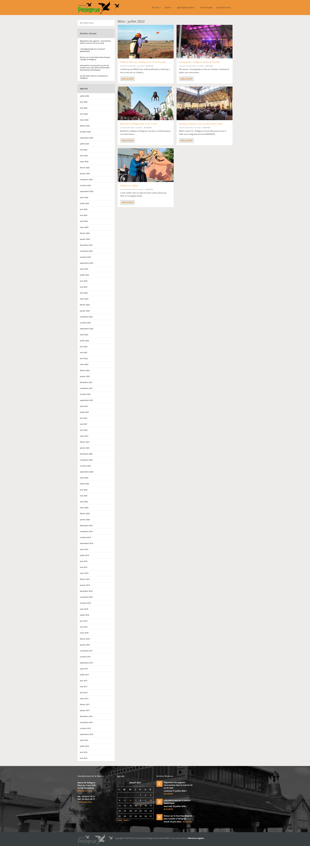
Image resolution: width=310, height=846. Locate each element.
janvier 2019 (85, 585)
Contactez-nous (223, 8)
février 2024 (85, 233)
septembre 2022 (86, 328)
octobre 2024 (85, 185)
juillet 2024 (84, 203)
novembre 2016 (86, 722)
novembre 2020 (86, 460)
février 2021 (85, 442)
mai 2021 (83, 424)
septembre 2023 (86, 263)
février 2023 (85, 305)
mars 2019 (84, 573)
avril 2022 (84, 358)
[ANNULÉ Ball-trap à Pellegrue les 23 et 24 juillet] (146, 41)
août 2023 (84, 269)
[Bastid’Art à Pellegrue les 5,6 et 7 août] (146, 103)
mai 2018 (83, 627)
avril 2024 (84, 221)
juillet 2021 (84, 412)
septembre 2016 (86, 734)
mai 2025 (83, 150)
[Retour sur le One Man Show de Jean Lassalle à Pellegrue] (159, 817)
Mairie (168, 8)
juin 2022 (83, 346)
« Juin (119, 820)
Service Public (206, 8)
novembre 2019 (86, 531)
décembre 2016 (86, 716)
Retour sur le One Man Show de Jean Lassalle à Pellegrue (95, 58)
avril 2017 (84, 692)
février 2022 (85, 370)
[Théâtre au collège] (146, 165)
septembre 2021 (86, 400)
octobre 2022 (85, 323)
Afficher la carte (85, 791)
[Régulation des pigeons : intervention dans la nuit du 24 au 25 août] (159, 784)
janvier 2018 (85, 645)
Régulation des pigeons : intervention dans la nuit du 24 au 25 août (95, 42)
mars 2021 (84, 436)
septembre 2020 (86, 472)
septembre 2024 (86, 191)
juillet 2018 (84, 615)
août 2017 (84, 669)
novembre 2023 (86, 251)
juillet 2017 (84, 674)
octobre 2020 (85, 466)
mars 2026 (84, 120)
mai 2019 (83, 567)
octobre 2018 (85, 603)
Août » (127, 820)
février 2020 (85, 513)
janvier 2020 (85, 519)
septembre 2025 (86, 138)
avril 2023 (84, 293)
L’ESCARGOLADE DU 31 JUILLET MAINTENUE (92, 50)
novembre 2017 (86, 651)
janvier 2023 (85, 311)
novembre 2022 (86, 317)
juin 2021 (83, 418)
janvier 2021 (85, 448)
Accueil (155, 8)
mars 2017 (84, 698)
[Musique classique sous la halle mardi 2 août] (204, 103)
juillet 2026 (84, 96)
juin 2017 (83, 680)
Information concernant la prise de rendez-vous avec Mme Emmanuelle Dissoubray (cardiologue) (94, 67)
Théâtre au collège (129, 185)
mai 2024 (83, 215)
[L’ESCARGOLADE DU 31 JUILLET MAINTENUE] (159, 802)
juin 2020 (83, 490)
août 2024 (84, 197)
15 (141, 805)
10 (151, 800)
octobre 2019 (85, 537)
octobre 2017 (85, 657)
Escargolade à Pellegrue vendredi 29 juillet (199, 62)
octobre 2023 (85, 257)
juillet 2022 (84, 340)
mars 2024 (84, 227)
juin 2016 (83, 752)
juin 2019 (83, 561)
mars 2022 (84, 364)
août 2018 (84, 609)
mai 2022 (83, 352)
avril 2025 (84, 155)
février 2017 (85, 704)
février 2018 (85, 639)
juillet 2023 (84, 275)
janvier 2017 (85, 710)
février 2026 (85, 126)
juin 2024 (83, 209)
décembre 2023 (86, 245)
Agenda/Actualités (185, 8)
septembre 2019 (86, 543)
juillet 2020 (84, 484)
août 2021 (84, 406)
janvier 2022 (85, 376)
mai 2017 (83, 686)
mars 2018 (84, 633)
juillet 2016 (84, 746)
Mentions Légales (196, 838)
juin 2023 (83, 281)
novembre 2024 (86, 179)
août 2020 (84, 478)
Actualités (140, 66)
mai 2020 (83, 496)
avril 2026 (84, 114)
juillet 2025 (84, 144)
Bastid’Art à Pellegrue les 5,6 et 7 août (138, 123)
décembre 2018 (86, 591)
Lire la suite (127, 79)
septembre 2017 (86, 663)
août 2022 (84, 334)
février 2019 (85, 579)
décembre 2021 (86, 382)
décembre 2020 (86, 454)
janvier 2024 (85, 239)
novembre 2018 (86, 597)
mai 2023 (83, 287)
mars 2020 (84, 507)
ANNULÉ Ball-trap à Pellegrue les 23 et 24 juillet (143, 62)
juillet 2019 (84, 555)
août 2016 (84, 740)
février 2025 (85, 167)
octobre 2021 (85, 394)
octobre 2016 (85, 728)
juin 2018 (83, 621)
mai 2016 (83, 758)
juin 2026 (83, 102)
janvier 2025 (85, 173)
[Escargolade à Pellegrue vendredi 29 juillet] (204, 41)
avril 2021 (84, 430)
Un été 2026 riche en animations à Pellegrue (94, 77)
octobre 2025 (85, 132)
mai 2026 (83, 108)
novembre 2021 (86, 388)
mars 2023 (84, 299)
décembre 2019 (86, 525)
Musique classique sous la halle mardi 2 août (200, 123)
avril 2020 (84, 501)
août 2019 (84, 549)
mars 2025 (84, 161)
